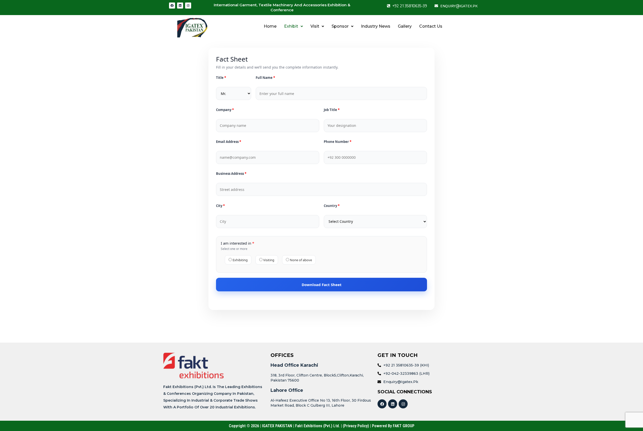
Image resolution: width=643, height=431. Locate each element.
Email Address (227, 141)
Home (270, 26)
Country (331, 205)
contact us (430, 26)
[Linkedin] (180, 6)
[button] (293, 26)
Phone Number (337, 141)
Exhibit (291, 26)
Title (220, 77)
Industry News (375, 26)
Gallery (405, 26)
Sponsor (340, 26)
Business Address (230, 173)
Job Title (331, 110)
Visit (314, 26)
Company (224, 110)
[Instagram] (188, 6)
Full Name (264, 77)
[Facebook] (172, 6)
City (219, 205)
